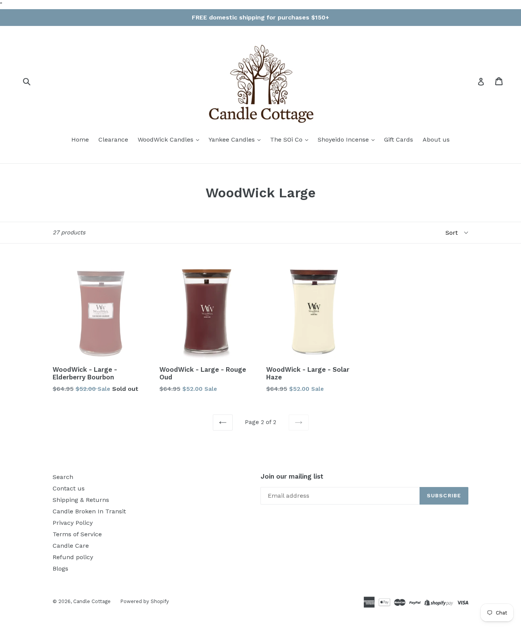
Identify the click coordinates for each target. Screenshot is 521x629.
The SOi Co (287, 139)
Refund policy (73, 557)
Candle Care (71, 545)
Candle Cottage (92, 601)
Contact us (69, 488)
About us (436, 139)
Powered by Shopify (144, 601)
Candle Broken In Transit (89, 511)
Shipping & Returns (81, 499)
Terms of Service (77, 534)
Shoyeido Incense (344, 139)
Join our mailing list (291, 476)
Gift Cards (398, 139)
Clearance (113, 139)
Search (63, 477)
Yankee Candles (233, 139)
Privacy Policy (73, 522)
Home (80, 139)
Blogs (60, 568)
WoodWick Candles (166, 139)
